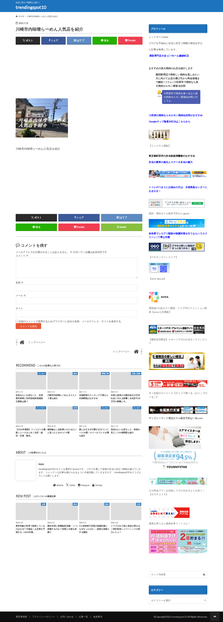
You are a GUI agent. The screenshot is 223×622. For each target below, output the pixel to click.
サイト (19, 308)
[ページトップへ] (215, 616)
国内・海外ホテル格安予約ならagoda (169, 213)
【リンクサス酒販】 (160, 145)
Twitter (72, 485)
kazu (41, 463)
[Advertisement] (79, 74)
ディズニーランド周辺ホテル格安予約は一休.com (176, 418)
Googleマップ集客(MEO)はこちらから (169, 121)
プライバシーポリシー (43, 616)
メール (21, 295)
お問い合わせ (67, 616)
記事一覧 (83, 616)
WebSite (59, 485)
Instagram (85, 485)
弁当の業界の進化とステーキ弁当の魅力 (171, 162)
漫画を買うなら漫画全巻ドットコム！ (169, 523)
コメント (22, 255)
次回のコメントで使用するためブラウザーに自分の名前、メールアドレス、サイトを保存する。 (70, 321)
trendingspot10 (31, 7)
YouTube (98, 485)
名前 (20, 282)
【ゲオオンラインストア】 (163, 257)
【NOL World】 (157, 278)
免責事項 (97, 616)
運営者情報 (21, 616)
